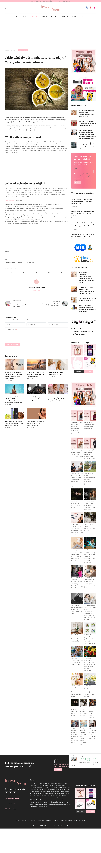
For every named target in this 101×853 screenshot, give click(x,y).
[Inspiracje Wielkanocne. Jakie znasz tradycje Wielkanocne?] (77, 651)
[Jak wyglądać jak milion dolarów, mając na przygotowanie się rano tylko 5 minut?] (90, 443)
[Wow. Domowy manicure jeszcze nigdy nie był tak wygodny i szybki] (58, 389)
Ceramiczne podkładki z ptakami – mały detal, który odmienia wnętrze (89, 639)
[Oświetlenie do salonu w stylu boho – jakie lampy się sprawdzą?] (77, 628)
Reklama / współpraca (49, 1)
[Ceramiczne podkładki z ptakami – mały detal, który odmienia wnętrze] (90, 628)
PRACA (56, 820)
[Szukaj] (95, 16)
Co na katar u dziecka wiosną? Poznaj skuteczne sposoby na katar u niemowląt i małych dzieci (83, 225)
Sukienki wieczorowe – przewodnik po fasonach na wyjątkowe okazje (87, 123)
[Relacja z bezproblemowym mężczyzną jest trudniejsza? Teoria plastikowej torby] (83, 723)
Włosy (25, 50)
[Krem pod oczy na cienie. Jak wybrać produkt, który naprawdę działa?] (36, 413)
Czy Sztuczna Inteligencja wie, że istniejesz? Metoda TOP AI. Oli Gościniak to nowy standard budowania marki (89, 556)
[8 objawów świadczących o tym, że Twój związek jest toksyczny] (92, 723)
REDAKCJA (25, 820)
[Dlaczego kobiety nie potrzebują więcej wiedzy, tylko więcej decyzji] (77, 443)
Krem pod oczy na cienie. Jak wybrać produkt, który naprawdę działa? (36, 423)
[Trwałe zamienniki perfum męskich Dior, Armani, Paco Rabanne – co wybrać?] (14, 413)
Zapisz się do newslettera (68, 820)
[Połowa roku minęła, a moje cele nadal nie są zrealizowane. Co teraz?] (77, 598)
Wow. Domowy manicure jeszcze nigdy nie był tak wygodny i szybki (56, 399)
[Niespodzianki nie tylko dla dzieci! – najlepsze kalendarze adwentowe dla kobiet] (77, 679)
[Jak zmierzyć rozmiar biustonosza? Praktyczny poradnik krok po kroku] (74, 112)
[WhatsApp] (49, 273)
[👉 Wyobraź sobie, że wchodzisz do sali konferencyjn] (90, 363)
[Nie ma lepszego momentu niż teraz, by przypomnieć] (77, 363)
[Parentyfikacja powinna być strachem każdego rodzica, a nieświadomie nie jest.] (90, 466)
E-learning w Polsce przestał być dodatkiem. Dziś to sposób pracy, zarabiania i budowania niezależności (89, 584)
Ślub (43, 16)
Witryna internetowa (54, 324)
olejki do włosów (29, 262)
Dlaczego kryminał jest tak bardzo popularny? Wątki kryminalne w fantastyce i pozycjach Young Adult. (76, 429)
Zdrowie (64, 16)
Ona (17, 16)
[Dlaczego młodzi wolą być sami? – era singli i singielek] (92, 702)
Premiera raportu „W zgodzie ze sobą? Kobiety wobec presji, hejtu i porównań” (89, 505)
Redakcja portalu (36, 1)
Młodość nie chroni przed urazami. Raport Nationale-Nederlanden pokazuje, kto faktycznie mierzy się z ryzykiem (87, 134)
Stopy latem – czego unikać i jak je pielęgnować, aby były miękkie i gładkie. (36, 374)
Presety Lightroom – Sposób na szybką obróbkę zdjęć (87, 759)
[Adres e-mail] (61, 273)
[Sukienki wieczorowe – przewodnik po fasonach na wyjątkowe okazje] (74, 123)
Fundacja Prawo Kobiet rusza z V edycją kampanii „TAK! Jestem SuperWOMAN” (82, 201)
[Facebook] (86, 7)
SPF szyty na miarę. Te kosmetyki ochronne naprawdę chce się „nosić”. (82, 213)
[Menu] (6, 8)
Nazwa (8, 324)
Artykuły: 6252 (36, 290)
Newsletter (66, 1)
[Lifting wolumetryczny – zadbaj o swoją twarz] (58, 364)
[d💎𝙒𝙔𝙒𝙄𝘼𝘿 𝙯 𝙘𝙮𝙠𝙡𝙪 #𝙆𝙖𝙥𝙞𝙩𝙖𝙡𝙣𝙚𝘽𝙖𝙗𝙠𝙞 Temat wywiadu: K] (77, 350)
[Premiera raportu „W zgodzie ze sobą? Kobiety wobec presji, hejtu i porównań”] (90, 494)
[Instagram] (94, 7)
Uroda (34, 16)
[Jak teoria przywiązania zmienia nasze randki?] (77, 494)
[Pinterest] (90, 7)
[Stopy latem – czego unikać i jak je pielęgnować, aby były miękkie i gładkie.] (36, 364)
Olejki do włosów (10, 200)
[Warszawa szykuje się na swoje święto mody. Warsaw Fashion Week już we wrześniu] (74, 145)
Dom (73, 16)
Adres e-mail (32, 324)
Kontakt (59, 1)
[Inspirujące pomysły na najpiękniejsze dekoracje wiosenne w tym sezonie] (90, 679)
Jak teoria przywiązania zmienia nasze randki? (74, 711)
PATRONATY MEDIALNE (45, 820)
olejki (20, 262)
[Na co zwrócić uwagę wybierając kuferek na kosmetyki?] (36, 389)
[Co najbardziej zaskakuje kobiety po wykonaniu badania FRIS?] (90, 415)
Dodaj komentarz (11, 329)
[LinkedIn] (36, 273)
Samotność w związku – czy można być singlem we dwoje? (83, 711)
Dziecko (53, 16)
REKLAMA (33, 820)
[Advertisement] (50, 32)
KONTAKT (17, 820)
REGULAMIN (82, 820)
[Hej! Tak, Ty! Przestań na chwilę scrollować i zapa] (90, 350)
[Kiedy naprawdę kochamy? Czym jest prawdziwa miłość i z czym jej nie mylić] (75, 723)
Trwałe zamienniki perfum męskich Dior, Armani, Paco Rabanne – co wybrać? (14, 423)
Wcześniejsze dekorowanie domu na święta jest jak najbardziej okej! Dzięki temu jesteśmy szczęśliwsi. (89, 664)
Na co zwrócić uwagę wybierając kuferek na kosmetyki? (34, 399)
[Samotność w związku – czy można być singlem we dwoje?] (90, 517)
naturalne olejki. (10, 262)
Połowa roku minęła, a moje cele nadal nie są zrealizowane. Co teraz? (77, 609)
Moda (25, 16)
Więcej (82, 16)
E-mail (75, 168)
